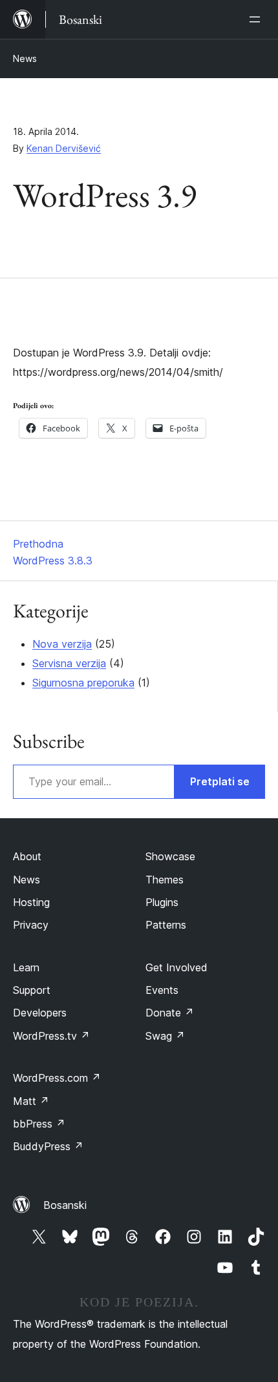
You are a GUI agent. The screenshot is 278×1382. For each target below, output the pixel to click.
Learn (26, 967)
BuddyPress (48, 1146)
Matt (31, 1101)
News (25, 58)
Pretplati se (220, 781)
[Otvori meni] (257, 19)
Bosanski (65, 1205)
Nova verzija (62, 643)
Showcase (170, 856)
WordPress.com (57, 1077)
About (27, 856)
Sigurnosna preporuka (83, 682)
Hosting (31, 902)
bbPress (39, 1123)
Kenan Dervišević (64, 148)
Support (31, 990)
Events (161, 990)
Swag (165, 1035)
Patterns (165, 924)
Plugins (161, 902)
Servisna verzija (69, 663)
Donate (169, 1012)
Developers (40, 1012)
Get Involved (176, 967)
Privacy (30, 924)
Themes (164, 879)
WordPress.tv (51, 1035)
